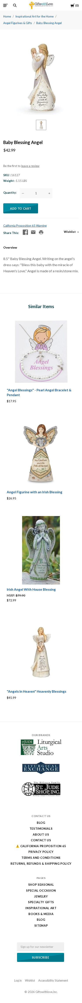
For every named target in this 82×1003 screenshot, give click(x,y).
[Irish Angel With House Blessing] (41, 550)
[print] (41, 232)
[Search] (15, 5)
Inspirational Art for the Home (34, 16)
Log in (18, 980)
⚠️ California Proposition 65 (41, 846)
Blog (41, 822)
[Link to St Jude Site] (41, 796)
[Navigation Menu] (5, 5)
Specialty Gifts (41, 902)
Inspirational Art (40, 908)
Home (7, 16)
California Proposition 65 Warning (25, 225)
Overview (10, 247)
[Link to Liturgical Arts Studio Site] (41, 754)
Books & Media (40, 914)
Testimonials (41, 828)
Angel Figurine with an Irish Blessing (34, 492)
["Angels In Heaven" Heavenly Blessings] (41, 652)
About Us (41, 834)
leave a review (30, 166)
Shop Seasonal (41, 884)
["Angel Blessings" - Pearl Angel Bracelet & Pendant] (41, 351)
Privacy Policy (40, 852)
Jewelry (41, 896)
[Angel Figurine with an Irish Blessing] (41, 453)
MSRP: (11, 595)
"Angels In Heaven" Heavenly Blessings (36, 691)
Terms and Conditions (41, 857)
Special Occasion (41, 890)
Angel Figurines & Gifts (17, 23)
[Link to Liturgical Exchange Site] (41, 777)
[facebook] (25, 232)
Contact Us (41, 840)
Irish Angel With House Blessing (31, 589)
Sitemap (41, 925)
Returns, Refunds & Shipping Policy (41, 863)
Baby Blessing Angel (49, 23)
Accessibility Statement (53, 980)
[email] (33, 232)
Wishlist (70, 232)
